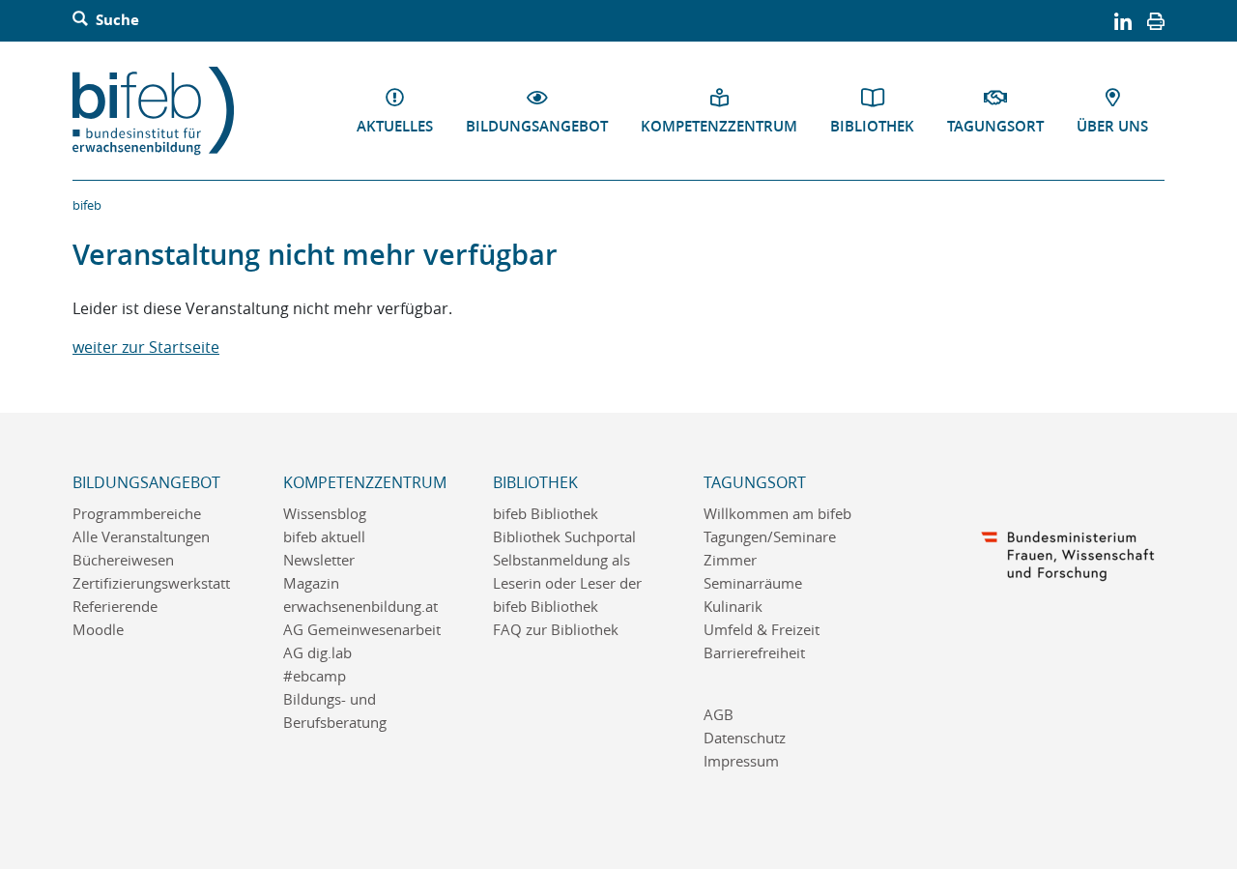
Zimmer (730, 560)
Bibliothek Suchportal (564, 537)
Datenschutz (745, 738)
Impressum (741, 761)
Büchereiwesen (123, 560)
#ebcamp (314, 676)
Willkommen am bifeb (777, 514)
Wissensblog (324, 514)
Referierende (115, 606)
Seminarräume (753, 583)
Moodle (98, 630)
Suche (115, 20)
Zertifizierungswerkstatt (151, 583)
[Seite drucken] (1156, 20)
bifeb (86, 205)
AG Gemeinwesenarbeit (362, 630)
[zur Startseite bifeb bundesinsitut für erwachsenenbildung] (160, 111)
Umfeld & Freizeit (762, 630)
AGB (719, 715)
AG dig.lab (317, 653)
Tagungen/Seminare (770, 537)
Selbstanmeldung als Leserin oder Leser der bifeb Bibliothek (567, 583)
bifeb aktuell (324, 537)
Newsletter (319, 560)
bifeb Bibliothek (545, 514)
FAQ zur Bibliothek (555, 630)
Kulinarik (733, 606)
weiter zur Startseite (145, 347)
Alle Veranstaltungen (141, 537)
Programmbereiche (136, 514)
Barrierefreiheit (754, 653)
